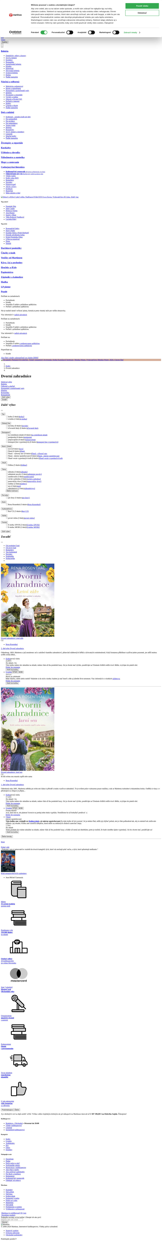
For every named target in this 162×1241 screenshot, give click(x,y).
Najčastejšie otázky (13, 1165)
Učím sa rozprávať (13, 239)
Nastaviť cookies (12, 1231)
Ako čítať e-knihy (12, 1170)
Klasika (8, 66)
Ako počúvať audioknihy (15, 1172)
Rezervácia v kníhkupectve (16, 1168)
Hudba (4, 282)
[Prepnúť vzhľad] (2, 45)
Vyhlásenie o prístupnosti (15, 1209)
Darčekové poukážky (11, 248)
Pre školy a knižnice (13, 1174)
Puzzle (4, 291)
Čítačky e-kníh (8, 253)
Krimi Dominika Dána (14, 237)
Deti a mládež (7, 112)
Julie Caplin (10, 209)
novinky (25, 426)
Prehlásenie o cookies (14, 1207)
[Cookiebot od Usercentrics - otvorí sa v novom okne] (15, 32)
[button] (83, 663)
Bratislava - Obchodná (14, 1123)
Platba (8, 1161)
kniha (21, 417)
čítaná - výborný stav (39, 454)
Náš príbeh (10, 1192)
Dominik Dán (11, 206)
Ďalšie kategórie (12, 77)
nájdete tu (116, 679)
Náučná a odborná (10, 81)
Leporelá (9, 134)
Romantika (10, 62)
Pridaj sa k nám (11, 1200)
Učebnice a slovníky (10, 152)
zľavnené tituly (32, 428)
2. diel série (12, 648)
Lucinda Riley (11, 219)
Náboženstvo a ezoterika (13, 157)
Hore (3, 842)
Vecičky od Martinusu (11, 257)
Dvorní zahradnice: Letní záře (12, 638)
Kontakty (9, 1190)
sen (19, 486)
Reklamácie (10, 1176)
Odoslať (4, 1222)
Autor (4, 502)
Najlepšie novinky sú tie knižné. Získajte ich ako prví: (21, 1217)
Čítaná (8, 817)
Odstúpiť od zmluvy (13, 1180)
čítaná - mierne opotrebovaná (48, 456)
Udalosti (9, 1128)
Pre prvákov (10, 121)
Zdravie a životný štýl (14, 99)
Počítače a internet (12, 101)
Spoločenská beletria (13, 64)
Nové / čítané (6, 446)
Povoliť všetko (142, 6)
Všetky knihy (11, 176)
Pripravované (11, 184)
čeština (24, 465)
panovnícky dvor (34, 481)
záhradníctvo (30, 488)
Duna (8, 241)
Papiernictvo (7, 272)
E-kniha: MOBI (33, 527)
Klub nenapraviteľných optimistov (14, 873)
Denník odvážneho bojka (15, 235)
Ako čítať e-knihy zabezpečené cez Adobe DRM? (19, 358)
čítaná (22, 451)
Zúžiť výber (6, 531)
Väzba (4, 515)
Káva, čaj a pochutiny (12, 262)
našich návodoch (20, 315)
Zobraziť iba (6, 423)
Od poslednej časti (12, 546)
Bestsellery (10, 180)
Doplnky (4, 42)
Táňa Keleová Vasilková (15, 217)
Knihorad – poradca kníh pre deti (18, 117)
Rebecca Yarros (11, 211)
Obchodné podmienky (14, 1235)
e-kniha (24, 419)
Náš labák (9, 1205)
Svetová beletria (12, 73)
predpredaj (28, 437)
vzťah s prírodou (34, 479)
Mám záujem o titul (13, 193)
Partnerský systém (12, 1198)
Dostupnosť (6, 432)
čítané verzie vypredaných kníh (51, 458)
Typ (3, 414)
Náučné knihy (11, 136)
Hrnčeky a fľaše (8, 267)
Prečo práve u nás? (13, 1163)
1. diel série (12, 785)
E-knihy (9, 1141)
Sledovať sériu (6, 382)
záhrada (24, 472)
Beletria (4, 51)
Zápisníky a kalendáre (12, 277)
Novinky (9, 182)
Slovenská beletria (12, 71)
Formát (4, 522)
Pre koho (5, 495)
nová (21, 449)
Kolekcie (9, 189)
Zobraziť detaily (130, 32)
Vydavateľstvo (7, 509)
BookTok (9, 191)
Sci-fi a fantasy (11, 58)
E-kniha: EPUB (33, 525)
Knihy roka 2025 (12, 178)
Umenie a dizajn (12, 106)
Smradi (8, 243)
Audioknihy (10, 1143)
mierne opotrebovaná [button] (13, 819)
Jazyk (4, 462)
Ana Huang (10, 213)
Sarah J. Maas (11, 215)
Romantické (5, 395)
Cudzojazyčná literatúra (13, 167)
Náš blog (9, 1194)
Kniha (8, 659)
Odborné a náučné (8, 386)
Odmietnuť (142, 13)
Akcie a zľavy (11, 187)
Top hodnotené (11, 552)
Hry (2, 38)
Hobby (8, 103)
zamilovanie (29, 477)
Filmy (3, 40)
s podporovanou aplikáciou (29, 343)
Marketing (9, 1203)
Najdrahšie (10, 556)
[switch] (69, 32)
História (9, 93)
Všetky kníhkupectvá (14, 1125)
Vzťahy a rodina (12, 97)
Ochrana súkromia (12, 1233)
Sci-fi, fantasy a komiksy (15, 132)
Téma (4, 469)
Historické (9, 68)
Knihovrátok (34, 821)
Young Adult (10, 125)
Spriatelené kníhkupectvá (15, 1130)
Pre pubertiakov (12, 123)
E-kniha (9, 672)
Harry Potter (10, 231)
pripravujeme (31, 440)
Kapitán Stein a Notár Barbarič (17, 233)
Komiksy (9, 60)
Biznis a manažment (13, 88)
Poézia (8, 75)
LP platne (5, 287)
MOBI (21, 672)
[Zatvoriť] (2, 410)
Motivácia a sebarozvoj (14, 86)
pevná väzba (29, 518)
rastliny (23, 484)
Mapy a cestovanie (10, 162)
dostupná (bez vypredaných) (47, 442)
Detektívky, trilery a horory (16, 56)
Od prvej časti (11, 548)
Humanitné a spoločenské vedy (17, 91)
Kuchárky (6, 147)
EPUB (15, 672)
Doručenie (10, 1159)
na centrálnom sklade (39, 435)
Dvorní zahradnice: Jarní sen (11, 772)
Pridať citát (5, 847)
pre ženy (26, 498)
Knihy (8, 366)
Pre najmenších (11, 119)
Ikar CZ (25, 511)
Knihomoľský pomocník (15, 1178)
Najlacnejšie (10, 558)
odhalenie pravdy (35, 474)
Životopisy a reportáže (14, 95)
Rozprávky (10, 130)
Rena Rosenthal (34, 505)
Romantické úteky (12, 228)
